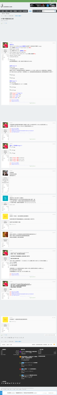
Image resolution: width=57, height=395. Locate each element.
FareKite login (16, 354)
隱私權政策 (45, 344)
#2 (54, 123)
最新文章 (23, 349)
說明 (48, 344)
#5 (54, 196)
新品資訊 (22, 366)
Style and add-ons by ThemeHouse (28, 388)
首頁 (51, 344)
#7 (54, 232)
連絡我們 (33, 344)
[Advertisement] (28, 33)
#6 (54, 214)
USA (8, 190)
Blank (3, 20)
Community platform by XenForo (11, 388)
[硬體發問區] (23, 353)
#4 (54, 170)
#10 (54, 317)
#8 (54, 250)
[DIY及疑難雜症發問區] (25, 360)
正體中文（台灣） (9, 344)
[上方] (52, 344)
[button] (8, 11)
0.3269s (17, 389)
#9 (54, 281)
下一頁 (5, 23)
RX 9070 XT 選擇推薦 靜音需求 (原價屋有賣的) (29, 351)
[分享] (53, 43)
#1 (54, 43)
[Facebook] (55, 388)
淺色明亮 (3, 344)
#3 (54, 143)
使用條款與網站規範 (39, 344)
